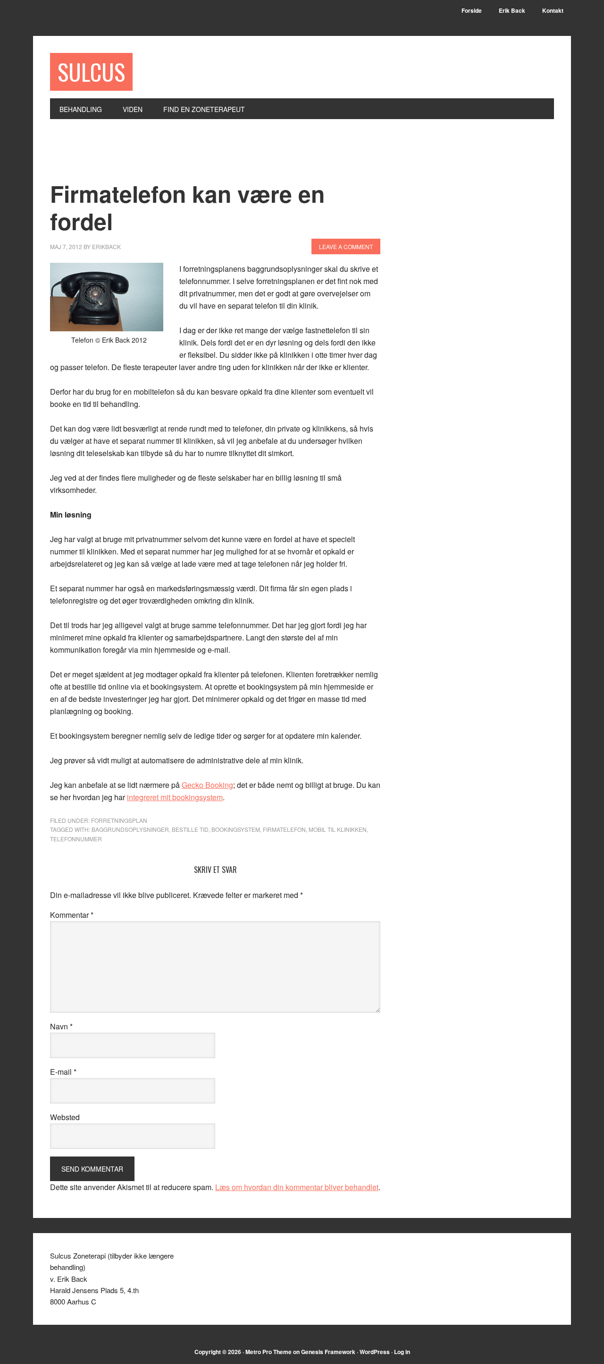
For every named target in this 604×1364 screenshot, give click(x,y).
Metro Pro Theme (268, 1351)
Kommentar (71, 914)
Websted (65, 1117)
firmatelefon (284, 829)
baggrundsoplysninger (130, 829)
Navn (61, 1026)
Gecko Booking (207, 784)
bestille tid (190, 829)
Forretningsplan (119, 820)
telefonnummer (76, 839)
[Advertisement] (222, 155)
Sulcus (91, 71)
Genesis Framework (328, 1351)
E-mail (63, 1071)
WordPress (375, 1351)
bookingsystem (235, 829)
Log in (402, 1351)
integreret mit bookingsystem (175, 797)
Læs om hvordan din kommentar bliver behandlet (296, 1187)
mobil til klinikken (338, 829)
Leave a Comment (346, 246)
